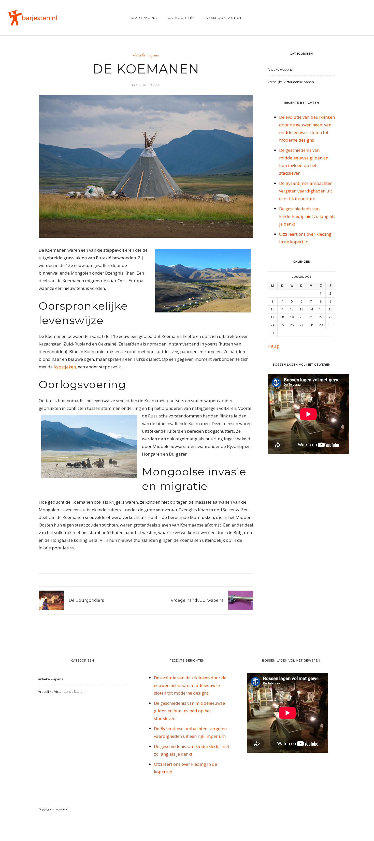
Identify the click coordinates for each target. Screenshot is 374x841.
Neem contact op (224, 18)
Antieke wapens (146, 54)
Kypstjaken (65, 367)
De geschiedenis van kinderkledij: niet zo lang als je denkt (307, 216)
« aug (273, 346)
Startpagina (144, 18)
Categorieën (181, 18)
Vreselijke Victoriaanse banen (291, 82)
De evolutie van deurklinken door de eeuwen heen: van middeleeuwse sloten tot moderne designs (190, 685)
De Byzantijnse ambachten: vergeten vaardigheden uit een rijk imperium (306, 190)
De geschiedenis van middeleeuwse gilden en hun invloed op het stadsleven (189, 710)
